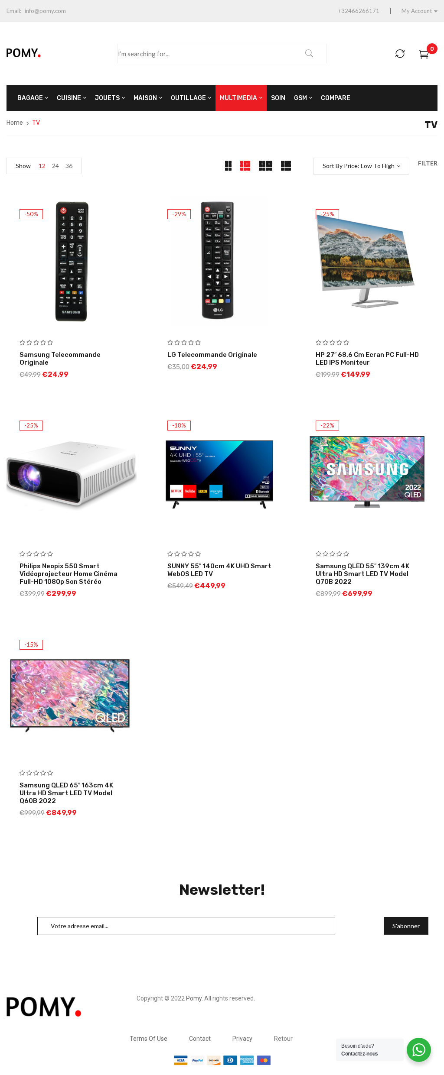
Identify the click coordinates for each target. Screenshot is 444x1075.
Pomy (194, 998)
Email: (14, 10)
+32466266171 (358, 10)
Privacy (242, 1038)
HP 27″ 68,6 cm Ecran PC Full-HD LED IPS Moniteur (367, 358)
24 (55, 165)
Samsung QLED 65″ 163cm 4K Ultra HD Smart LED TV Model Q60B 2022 (66, 793)
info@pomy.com (45, 10)
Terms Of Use (148, 1038)
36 (68, 165)
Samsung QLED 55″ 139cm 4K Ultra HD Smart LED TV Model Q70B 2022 (362, 574)
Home (15, 122)
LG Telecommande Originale (212, 355)
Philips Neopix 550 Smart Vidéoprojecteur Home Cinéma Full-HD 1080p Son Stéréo (69, 574)
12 (42, 165)
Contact (200, 1038)
